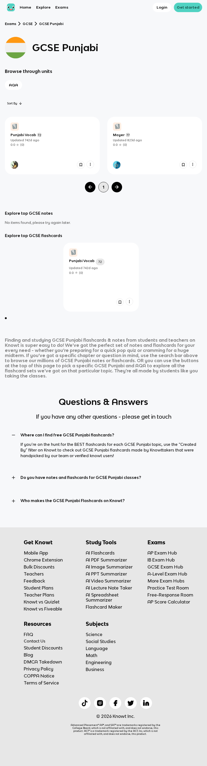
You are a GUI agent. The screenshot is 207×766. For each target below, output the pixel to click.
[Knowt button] (80, 164)
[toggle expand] (13, 435)
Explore (43, 7)
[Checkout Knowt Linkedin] (146, 703)
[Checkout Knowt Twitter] (131, 703)
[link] (52, 145)
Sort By (12, 103)
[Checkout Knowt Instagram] (100, 703)
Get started (188, 7)
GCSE (28, 24)
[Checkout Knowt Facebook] (115, 703)
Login (162, 7)
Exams (61, 7)
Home (25, 7)
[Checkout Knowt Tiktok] (85, 703)
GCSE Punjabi (51, 24)
